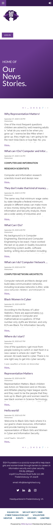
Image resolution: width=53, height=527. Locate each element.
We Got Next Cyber (32, 512)
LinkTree (45, 518)
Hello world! (11, 410)
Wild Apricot (26, 524)
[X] (17, 490)
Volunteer (38, 515)
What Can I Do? (13, 225)
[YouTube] (29, 490)
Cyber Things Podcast (17, 515)
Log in (7, 35)
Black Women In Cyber (17, 299)
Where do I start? (14, 336)
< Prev (25, 107)
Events (19, 518)
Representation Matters (18, 373)
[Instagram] (35, 490)
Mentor (8, 518)
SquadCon (12, 512)
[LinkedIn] (23, 490)
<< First (23, 107)
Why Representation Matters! (22, 113)
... (28, 108)
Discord (31, 518)
